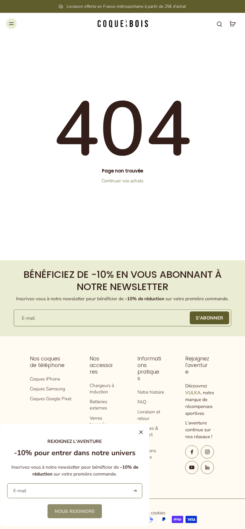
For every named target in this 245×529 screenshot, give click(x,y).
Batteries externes (98, 404)
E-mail (28, 318)
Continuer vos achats (122, 181)
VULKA (192, 392)
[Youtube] (191, 467)
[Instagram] (207, 451)
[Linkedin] (207, 467)
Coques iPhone (45, 379)
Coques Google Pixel (50, 398)
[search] (219, 24)
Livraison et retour (148, 415)
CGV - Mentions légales (146, 450)
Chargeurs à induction (102, 388)
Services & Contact (147, 431)
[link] (75, 511)
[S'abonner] (134, 491)
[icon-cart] (232, 24)
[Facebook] (191, 451)
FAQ (141, 402)
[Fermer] (141, 432)
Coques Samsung (47, 389)
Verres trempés (98, 421)
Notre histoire (150, 392)
